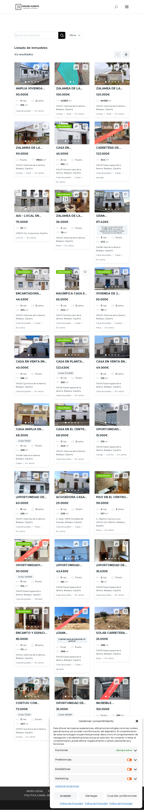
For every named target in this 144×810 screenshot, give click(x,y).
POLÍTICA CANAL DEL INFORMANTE (47, 795)
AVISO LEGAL (35, 791)
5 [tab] (38, 82)
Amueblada (64, 126)
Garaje (99, 454)
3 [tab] (31, 82)
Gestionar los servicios (67, 786)
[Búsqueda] (61, 35)
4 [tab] (35, 82)
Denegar (91, 795)
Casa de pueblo (23, 111)
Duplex (118, 323)
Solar (68, 113)
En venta (39, 111)
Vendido (100, 177)
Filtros (73, 35)
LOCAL (19, 238)
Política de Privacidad (71, 803)
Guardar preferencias (122, 795)
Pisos (58, 245)
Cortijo (59, 113)
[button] (137, 721)
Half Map (126, 54)
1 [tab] (25, 82)
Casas (78, 177)
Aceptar (65, 795)
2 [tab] (28, 82)
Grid (117, 54)
